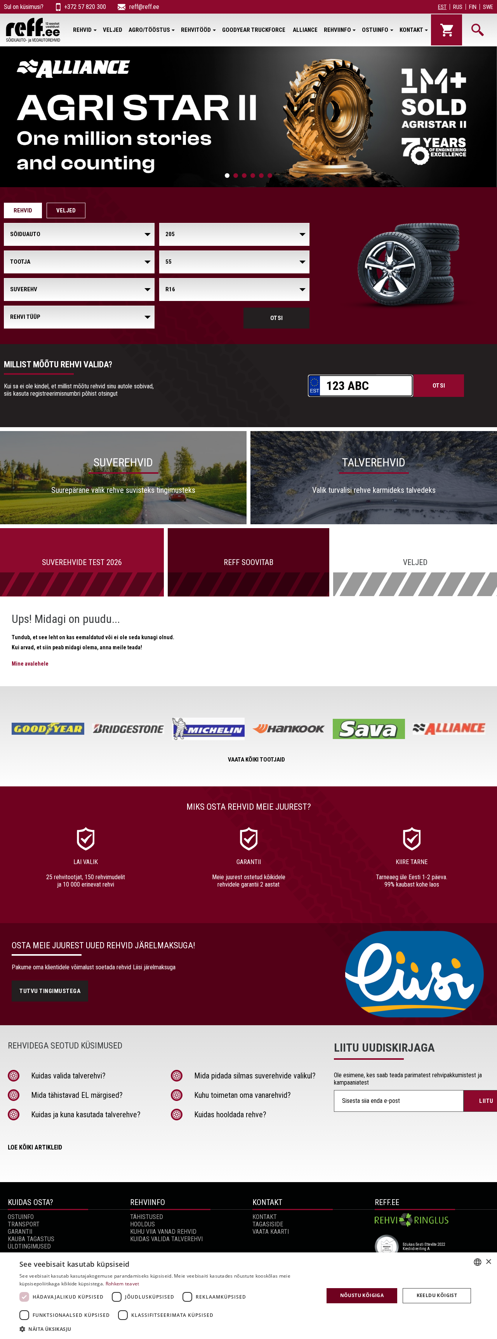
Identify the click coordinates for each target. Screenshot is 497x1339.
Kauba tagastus (31, 1239)
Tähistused (146, 1217)
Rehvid (82, 29)
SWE (488, 6)
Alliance (305, 29)
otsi (439, 385)
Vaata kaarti (270, 1231)
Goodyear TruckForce (254, 29)
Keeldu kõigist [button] (437, 1295)
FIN (472, 6)
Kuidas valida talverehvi (166, 1239)
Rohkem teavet (122, 1283)
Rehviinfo (337, 29)
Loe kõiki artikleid (35, 1147)
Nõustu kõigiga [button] (362, 1295)
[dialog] (248, 1295)
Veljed (112, 29)
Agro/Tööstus (149, 29)
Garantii (20, 1231)
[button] (167, 1328)
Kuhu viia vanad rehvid (163, 1231)
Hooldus (142, 1224)
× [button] (488, 1262)
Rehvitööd (196, 29)
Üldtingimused (29, 1246)
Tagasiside (267, 1224)
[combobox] (477, 1262)
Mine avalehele (30, 664)
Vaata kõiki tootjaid (256, 759)
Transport (24, 1224)
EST (442, 6)
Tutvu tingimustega (49, 991)
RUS (457, 6)
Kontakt (411, 29)
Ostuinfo (375, 29)
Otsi (276, 318)
